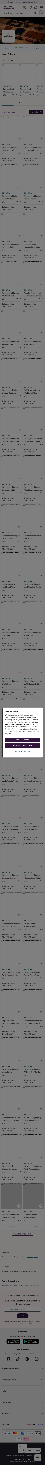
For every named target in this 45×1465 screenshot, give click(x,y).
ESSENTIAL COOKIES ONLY (22, 745)
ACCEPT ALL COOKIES (22, 740)
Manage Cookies (22, 752)
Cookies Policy (10, 729)
